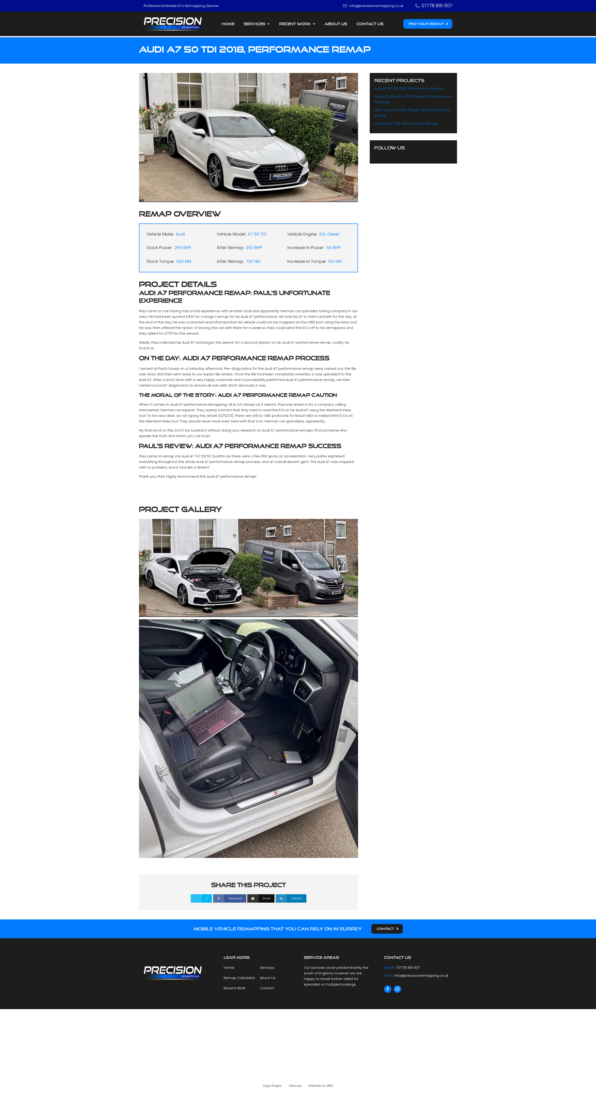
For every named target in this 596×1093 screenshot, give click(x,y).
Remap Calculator (239, 977)
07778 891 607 (436, 5)
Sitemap (295, 1085)
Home (228, 24)
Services (254, 24)
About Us (336, 24)
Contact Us (369, 24)
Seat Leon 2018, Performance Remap (405, 123)
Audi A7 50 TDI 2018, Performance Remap (409, 88)
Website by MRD (320, 1085)
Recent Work (234, 988)
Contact (267, 988)
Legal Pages (272, 1085)
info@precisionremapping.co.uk (376, 5)
